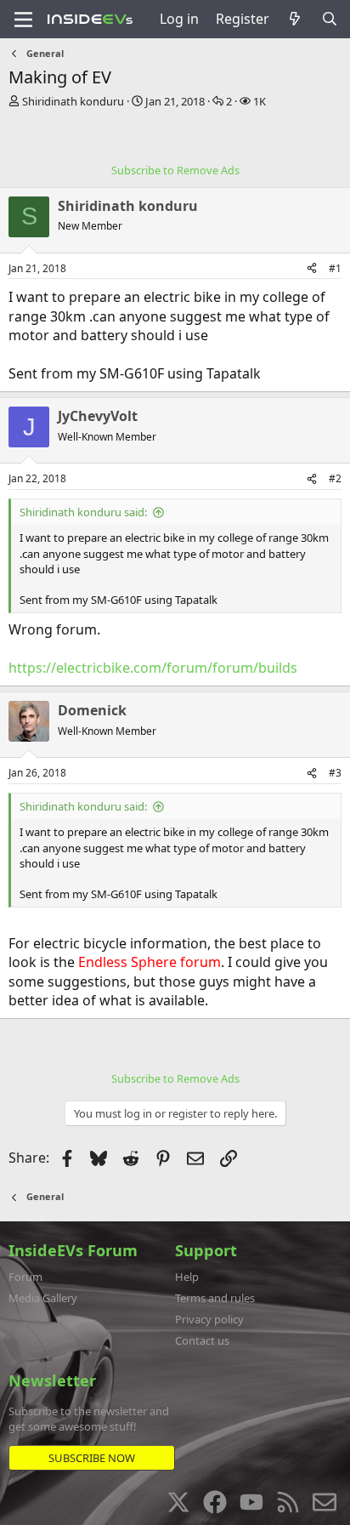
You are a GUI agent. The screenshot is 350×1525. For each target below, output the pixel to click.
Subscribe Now (91, 1457)
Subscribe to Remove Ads (175, 170)
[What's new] (295, 19)
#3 (335, 772)
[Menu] (23, 20)
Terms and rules (215, 1298)
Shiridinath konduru (73, 101)
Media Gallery (42, 1298)
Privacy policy (209, 1319)
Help (187, 1276)
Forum (25, 1276)
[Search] (329, 19)
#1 (335, 268)
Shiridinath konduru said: (83, 512)
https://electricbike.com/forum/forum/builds (152, 667)
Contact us (202, 1340)
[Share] (312, 269)
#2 (335, 478)
